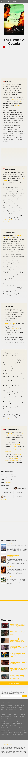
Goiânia (15, 716)
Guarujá (3, 730)
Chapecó (17, 721)
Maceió (11, 721)
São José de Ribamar (6, 727)
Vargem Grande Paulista (15, 732)
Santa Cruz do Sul (5, 734)
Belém (22, 705)
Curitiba (10, 705)
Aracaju (8, 712)
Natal (20, 707)
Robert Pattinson (10, 220)
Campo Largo (12, 725)
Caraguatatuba (11, 737)
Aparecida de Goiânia (6, 716)
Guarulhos (22, 714)
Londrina (15, 714)
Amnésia (12, 458)
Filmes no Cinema (14, 1)
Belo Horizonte (11, 703)
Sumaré (25, 732)
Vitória (23, 730)
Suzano (15, 727)
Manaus (22, 709)
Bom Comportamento (14, 434)
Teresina (3, 718)
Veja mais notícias (14, 683)
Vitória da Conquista (12, 707)
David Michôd (15, 99)
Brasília (2, 712)
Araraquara (19, 723)
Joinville (17, 730)
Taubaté (24, 721)
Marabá (14, 712)
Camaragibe (4, 725)
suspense (17, 105)
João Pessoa (10, 730)
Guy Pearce (18, 235)
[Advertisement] (14, 63)
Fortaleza (17, 705)
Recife (2, 709)
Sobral (13, 723)
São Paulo (3, 703)
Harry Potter (6, 222)
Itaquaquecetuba (5, 723)
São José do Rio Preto (17, 734)
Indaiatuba (22, 716)
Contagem (3, 705)
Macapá (16, 718)
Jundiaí (20, 712)
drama (21, 101)
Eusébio (3, 707)
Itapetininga (4, 732)
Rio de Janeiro (20, 703)
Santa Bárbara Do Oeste (12, 709)
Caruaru (19, 737)
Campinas (9, 718)
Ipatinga (21, 727)
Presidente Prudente (6, 714)
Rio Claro (3, 737)
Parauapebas (4, 721)
